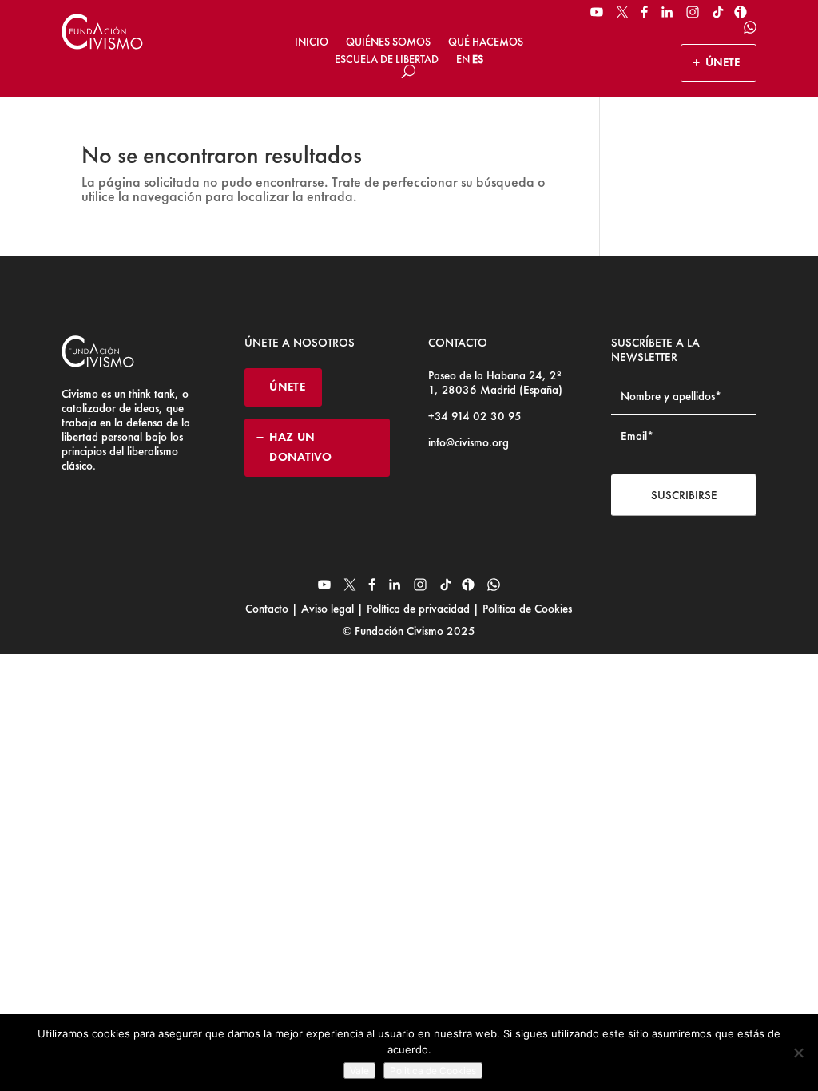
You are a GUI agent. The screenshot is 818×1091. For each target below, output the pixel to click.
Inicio (311, 41)
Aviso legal (327, 609)
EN (463, 59)
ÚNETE (722, 62)
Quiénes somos (388, 41)
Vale (359, 1071)
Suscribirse (684, 495)
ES (477, 59)
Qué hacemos (485, 41)
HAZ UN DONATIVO (300, 447)
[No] (798, 1053)
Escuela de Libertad (387, 59)
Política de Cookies (525, 609)
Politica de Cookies (433, 1071)
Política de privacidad (418, 609)
